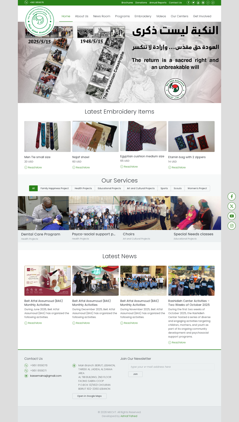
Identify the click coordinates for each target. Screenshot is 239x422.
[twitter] (193, 2)
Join (135, 374)
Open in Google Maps (89, 396)
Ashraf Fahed (128, 416)
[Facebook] (188, 2)
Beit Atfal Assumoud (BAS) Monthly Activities (43, 303)
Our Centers (179, 16)
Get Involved (202, 16)
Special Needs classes (193, 234)
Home (66, 16)
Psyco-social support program (94, 234)
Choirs (128, 234)
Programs (122, 16)
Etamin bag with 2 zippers (187, 157)
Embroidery (143, 16)
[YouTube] (198, 2)
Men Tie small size (37, 157)
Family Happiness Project (55, 188)
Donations (141, 2)
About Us (81, 16)
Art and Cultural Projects (141, 188)
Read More (35, 167)
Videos (161, 16)
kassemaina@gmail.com (45, 376)
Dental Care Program (40, 234)
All (33, 188)
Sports (164, 188)
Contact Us (175, 2)
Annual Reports (157, 2)
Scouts (178, 188)
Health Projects (83, 188)
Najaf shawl (80, 157)
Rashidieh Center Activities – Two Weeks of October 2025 (189, 303)
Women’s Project (197, 188)
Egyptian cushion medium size (142, 156)
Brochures (127, 2)
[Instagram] (203, 2)
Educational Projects (109, 188)
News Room (101, 16)
